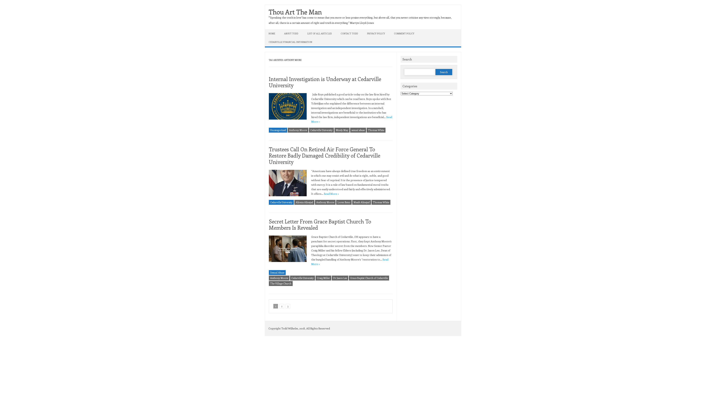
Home (272, 33)
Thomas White (376, 130)
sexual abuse (358, 130)
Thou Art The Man (295, 11)
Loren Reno (343, 202)
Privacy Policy (376, 33)
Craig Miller (323, 278)
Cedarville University (321, 130)
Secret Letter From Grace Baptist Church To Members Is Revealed (320, 224)
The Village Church (280, 283)
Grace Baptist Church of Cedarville (369, 278)
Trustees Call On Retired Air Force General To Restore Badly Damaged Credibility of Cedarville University (324, 155)
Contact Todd (349, 33)
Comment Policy (404, 33)
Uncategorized (278, 130)
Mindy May (342, 130)
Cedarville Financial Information (290, 41)
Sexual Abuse (277, 272)
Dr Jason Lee (340, 278)
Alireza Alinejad (304, 202)
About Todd (291, 33)
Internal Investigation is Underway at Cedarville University (325, 82)
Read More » (331, 194)
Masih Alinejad (362, 202)
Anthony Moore (298, 130)
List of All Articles (319, 33)
